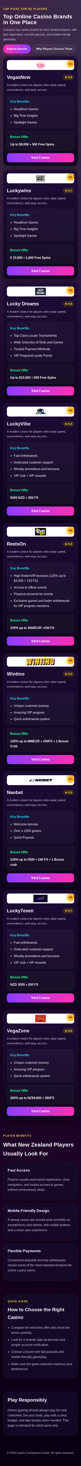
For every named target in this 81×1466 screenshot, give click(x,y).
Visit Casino (40, 157)
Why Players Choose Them (54, 48)
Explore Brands (17, 48)
